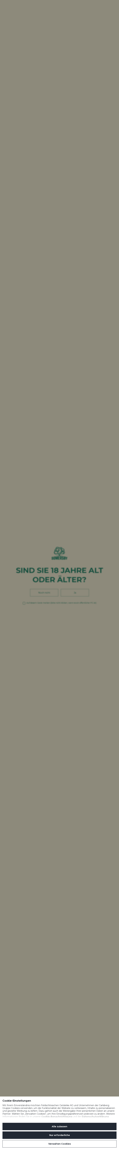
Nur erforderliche (59, 1135)
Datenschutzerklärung (95, 1116)
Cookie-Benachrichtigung (56, 1116)
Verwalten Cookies (59, 1143)
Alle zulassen (59, 1126)
